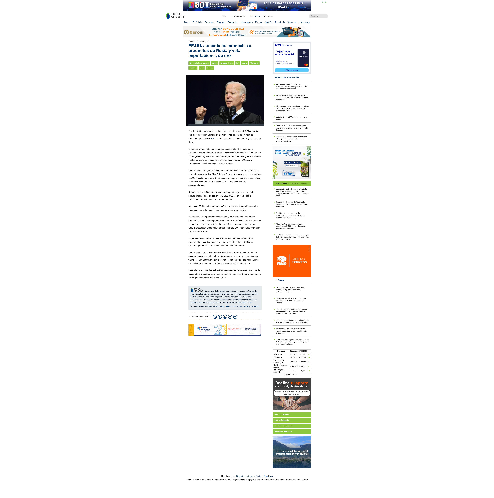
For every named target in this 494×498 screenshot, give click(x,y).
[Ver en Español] (326, 2)
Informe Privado (238, 16)
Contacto (268, 16)
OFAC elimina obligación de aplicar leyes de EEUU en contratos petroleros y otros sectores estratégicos (292, 237)
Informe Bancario (281, 420)
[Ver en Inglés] (323, 2)
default (214, 63)
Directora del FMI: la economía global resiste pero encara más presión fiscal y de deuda (292, 128)
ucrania (210, 68)
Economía (232, 22)
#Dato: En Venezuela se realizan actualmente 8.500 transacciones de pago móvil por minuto (290, 226)
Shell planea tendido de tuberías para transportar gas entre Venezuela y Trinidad (291, 300)
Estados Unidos (226, 63)
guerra (244, 63)
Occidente (254, 63)
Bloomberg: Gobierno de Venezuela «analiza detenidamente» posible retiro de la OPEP (291, 204)
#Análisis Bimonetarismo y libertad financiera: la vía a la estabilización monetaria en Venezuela (290, 215)
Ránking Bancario (282, 414)
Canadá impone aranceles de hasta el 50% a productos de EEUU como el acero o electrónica (291, 139)
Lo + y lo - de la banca (283, 426)
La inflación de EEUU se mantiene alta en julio (291, 118)
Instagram (238, 306)
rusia (202, 68)
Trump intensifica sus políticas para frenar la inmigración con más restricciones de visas (290, 289)
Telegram (229, 306)
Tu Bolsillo (197, 22)
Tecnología (280, 22)
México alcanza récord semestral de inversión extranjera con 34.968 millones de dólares (292, 97)
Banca (187, 22)
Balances (291, 22)
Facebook (255, 306)
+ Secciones (304, 22)
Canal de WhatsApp (216, 306)
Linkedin (240, 476)
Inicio (223, 16)
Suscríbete (255, 16)
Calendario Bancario (283, 432)
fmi (237, 63)
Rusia (213, 138)
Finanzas (221, 22)
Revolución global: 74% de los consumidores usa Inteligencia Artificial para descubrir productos (291, 86)
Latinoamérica (246, 22)
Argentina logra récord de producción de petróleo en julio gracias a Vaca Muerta (292, 321)
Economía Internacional (199, 63)
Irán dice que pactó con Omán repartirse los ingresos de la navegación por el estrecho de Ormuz (292, 108)
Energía (258, 22)
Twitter (246, 306)
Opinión (268, 22)
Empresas (209, 22)
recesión (192, 68)
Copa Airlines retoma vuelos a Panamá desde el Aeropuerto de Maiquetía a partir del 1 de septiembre (291, 311)
